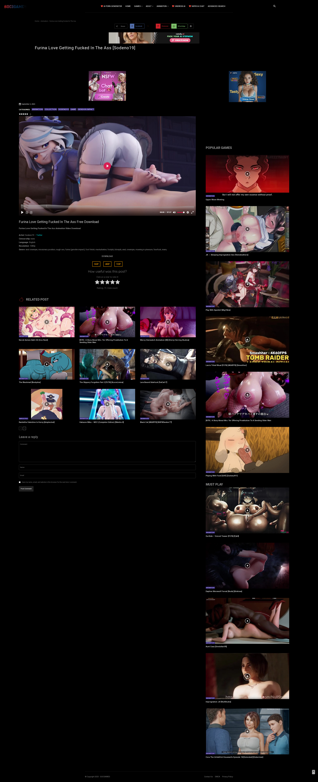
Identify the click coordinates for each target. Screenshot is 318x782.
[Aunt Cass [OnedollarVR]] (247, 621)
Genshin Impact (86, 109)
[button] (275, 6)
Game (73, 109)
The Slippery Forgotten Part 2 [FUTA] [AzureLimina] (101, 382)
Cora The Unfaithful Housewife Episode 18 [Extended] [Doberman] (234, 757)
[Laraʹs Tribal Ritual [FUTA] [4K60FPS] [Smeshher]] (247, 340)
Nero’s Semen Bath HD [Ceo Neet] (33, 340)
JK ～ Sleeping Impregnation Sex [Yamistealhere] (227, 254)
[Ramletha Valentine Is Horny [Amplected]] (47, 404)
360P (96, 264)
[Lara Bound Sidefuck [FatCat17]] (168, 364)
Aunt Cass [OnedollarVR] (216, 646)
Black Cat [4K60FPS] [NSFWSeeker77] (156, 422)
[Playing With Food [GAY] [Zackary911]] (247, 450)
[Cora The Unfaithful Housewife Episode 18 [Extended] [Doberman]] (247, 731)
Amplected (23, 418)
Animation (44, 21)
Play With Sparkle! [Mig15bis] (218, 310)
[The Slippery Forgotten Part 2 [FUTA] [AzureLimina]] (107, 364)
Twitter (39, 235)
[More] (191, 26)
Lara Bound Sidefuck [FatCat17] (153, 382)
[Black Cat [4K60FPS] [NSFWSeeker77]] (168, 404)
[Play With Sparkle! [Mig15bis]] (247, 284)
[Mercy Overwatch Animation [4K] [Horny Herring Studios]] (168, 322)
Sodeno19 (64, 109)
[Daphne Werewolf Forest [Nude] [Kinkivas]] (247, 566)
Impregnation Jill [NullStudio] (218, 701)
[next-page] (24, 428)
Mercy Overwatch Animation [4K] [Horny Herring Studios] (164, 340)
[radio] (97, 283)
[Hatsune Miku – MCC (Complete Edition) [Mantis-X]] (107, 404)
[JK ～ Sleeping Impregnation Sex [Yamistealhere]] (247, 229)
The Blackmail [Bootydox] (30, 382)
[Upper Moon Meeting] (247, 174)
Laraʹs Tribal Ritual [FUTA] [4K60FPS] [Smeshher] (226, 365)
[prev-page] (20, 428)
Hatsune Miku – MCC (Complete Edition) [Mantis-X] (102, 422)
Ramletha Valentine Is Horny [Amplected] (37, 422)
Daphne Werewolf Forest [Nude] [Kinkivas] (224, 591)
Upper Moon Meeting (215, 199)
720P (118, 264)
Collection (50, 109)
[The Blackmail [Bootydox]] (47, 364)
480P (107, 264)
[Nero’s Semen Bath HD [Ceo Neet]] (47, 322)
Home (37, 21)
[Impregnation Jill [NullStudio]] (247, 676)
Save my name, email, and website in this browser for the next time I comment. (49, 482)
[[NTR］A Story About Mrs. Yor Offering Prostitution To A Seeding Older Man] (107, 322)
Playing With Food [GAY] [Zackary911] (222, 475)
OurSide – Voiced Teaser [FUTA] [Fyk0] (222, 536)
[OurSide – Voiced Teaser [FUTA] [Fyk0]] (247, 511)
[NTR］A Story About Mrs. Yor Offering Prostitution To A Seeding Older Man (104, 341)
